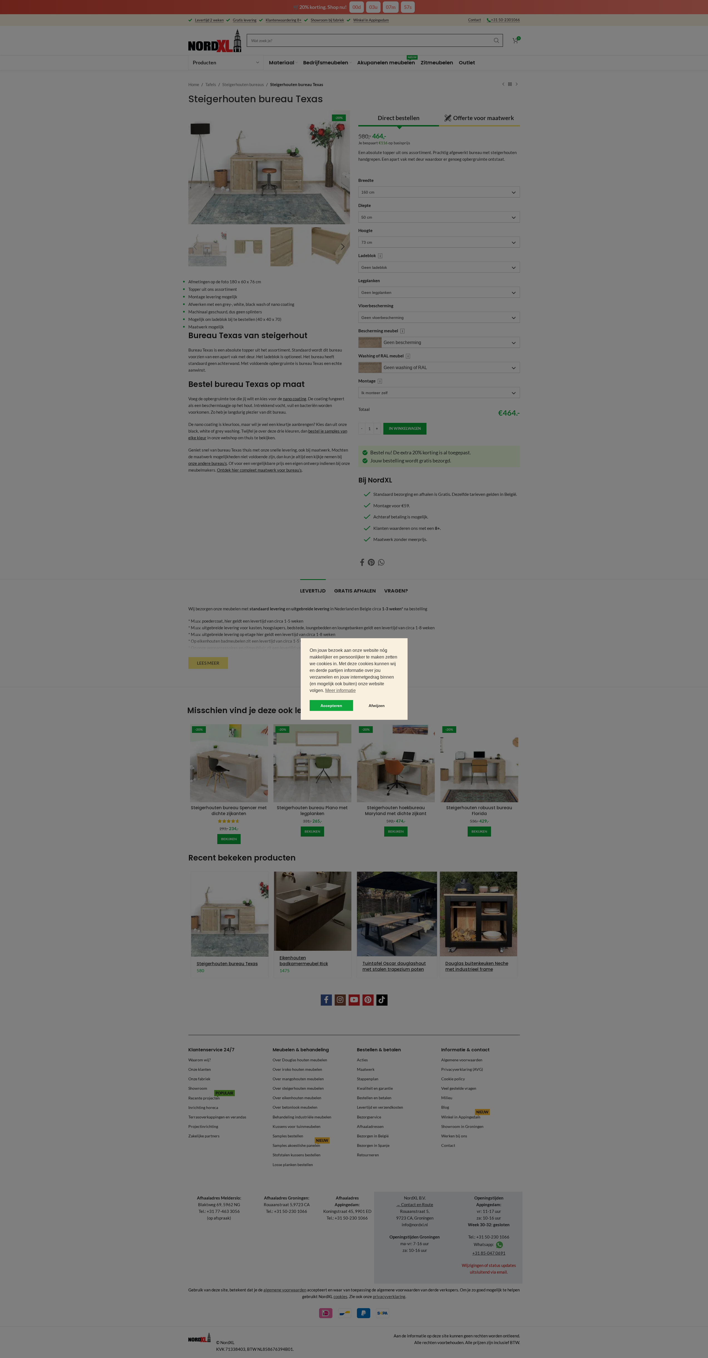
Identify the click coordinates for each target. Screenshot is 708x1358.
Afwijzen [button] (377, 705)
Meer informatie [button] (340, 690)
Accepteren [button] (331, 705)
